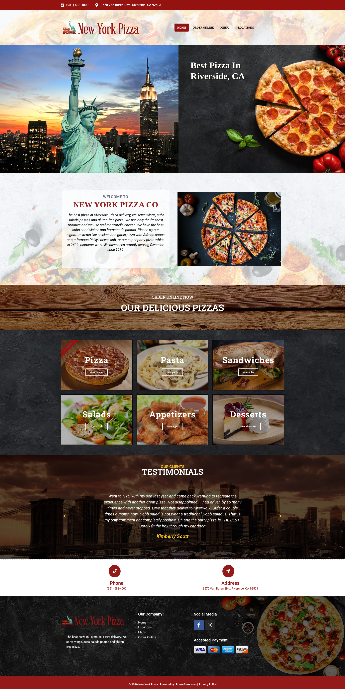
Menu (224, 27)
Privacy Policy (208, 684)
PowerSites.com (186, 684)
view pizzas (96, 372)
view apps (172, 426)
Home (181, 27)
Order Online (203, 27)
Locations (246, 27)
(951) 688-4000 (77, 5)
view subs (248, 372)
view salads (96, 426)
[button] (65, 516)
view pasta (172, 372)
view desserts (248, 426)
